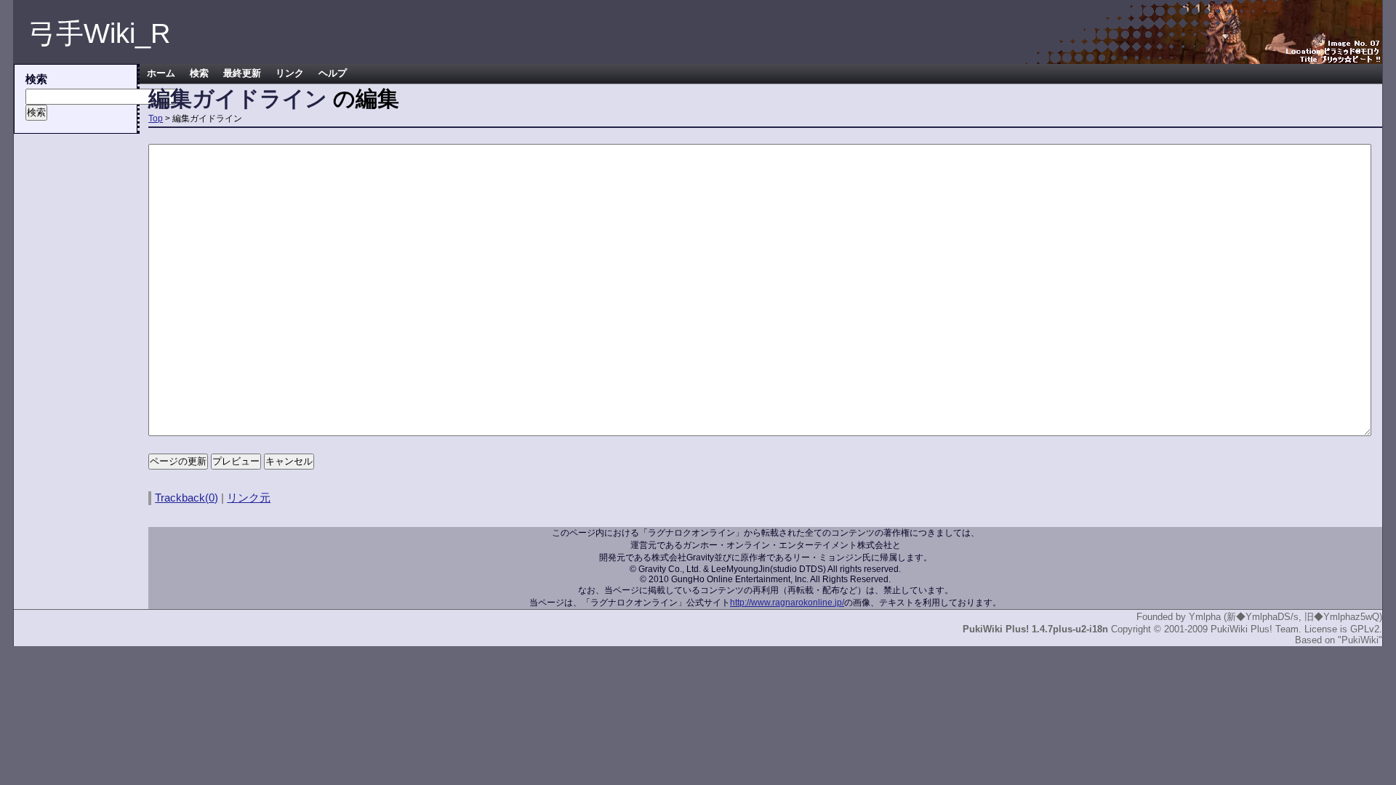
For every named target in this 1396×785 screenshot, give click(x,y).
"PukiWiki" (1360, 640)
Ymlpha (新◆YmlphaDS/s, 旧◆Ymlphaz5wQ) (1285, 616)
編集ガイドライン (237, 98)
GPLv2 (1364, 629)
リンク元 (248, 497)
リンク (290, 73)
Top (155, 118)
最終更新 (242, 73)
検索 (199, 73)
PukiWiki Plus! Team (1255, 629)
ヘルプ (332, 73)
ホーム (161, 73)
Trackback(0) (186, 497)
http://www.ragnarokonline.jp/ (787, 602)
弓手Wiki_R (99, 33)
